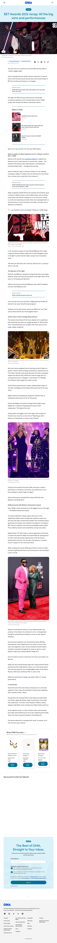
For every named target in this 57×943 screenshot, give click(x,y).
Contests (6, 918)
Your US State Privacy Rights (20, 918)
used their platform (31, 159)
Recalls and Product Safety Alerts (44, 921)
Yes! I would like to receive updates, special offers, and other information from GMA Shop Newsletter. (27, 868)
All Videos (29, 926)
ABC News (29, 920)
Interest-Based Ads (20, 922)
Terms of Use (34, 876)
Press (17, 928)
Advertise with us (8, 932)
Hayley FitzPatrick (26, 61)
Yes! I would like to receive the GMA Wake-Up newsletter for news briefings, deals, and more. (29, 872)
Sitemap (41, 918)
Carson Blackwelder (14, 61)
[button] (4, 2)
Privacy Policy (25, 878)
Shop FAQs (30, 918)
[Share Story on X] (38, 62)
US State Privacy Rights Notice (38, 878)
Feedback (18, 931)
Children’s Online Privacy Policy (8, 929)
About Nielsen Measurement (18, 925)
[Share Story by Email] (44, 62)
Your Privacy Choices (9, 926)
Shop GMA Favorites (15, 732)
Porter (25, 677)
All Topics (29, 928)
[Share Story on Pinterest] (41, 62)
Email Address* (15, 858)
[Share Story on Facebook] (35, 62)
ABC (28, 923)
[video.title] (28, 38)
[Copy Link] (48, 62)
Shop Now (12, 764)
